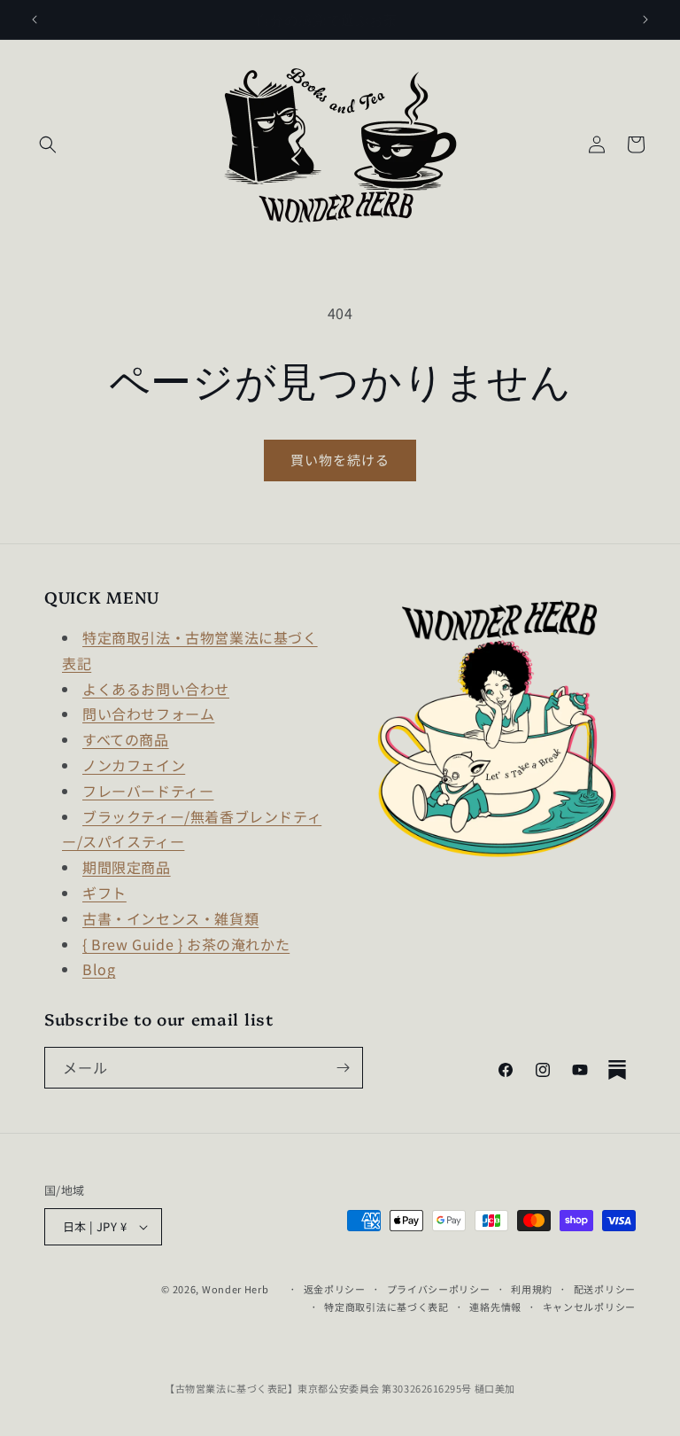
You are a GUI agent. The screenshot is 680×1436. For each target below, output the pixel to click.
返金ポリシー (335, 1289)
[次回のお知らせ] (645, 19)
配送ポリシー (605, 1289)
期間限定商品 (126, 867)
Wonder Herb (235, 1289)
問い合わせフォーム (148, 713)
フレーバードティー (147, 790)
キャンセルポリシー (589, 1306)
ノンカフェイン (133, 765)
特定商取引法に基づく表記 (386, 1306)
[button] (47, 144)
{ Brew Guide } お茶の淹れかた (186, 944)
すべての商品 (125, 739)
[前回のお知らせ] (34, 19)
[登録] (342, 1068)
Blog (98, 968)
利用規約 (531, 1289)
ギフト (104, 892)
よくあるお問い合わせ (155, 688)
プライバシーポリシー (439, 1289)
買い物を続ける (340, 459)
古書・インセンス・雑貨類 (170, 918)
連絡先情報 (495, 1306)
